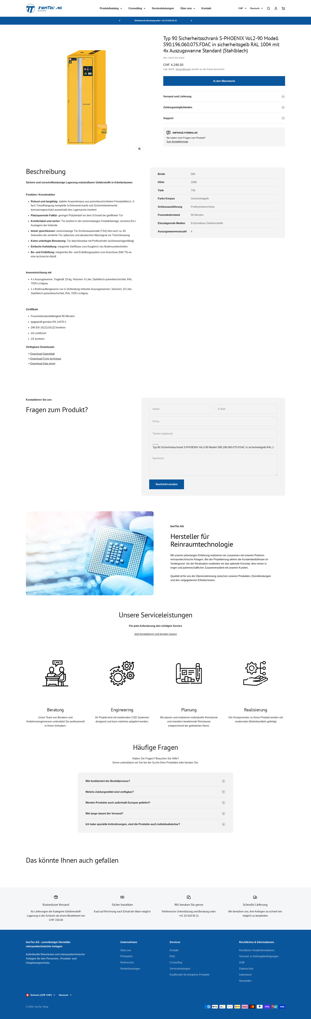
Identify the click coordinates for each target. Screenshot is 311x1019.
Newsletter (245, 980)
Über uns (186, 8)
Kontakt (206, 8)
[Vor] (191, 20)
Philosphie (126, 956)
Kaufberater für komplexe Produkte (189, 974)
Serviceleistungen (163, 8)
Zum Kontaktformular (177, 141)
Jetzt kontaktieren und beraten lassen (155, 634)
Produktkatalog (109, 8)
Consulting (135, 8)
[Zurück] (119, 20)
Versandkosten (183, 69)
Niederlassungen (130, 968)
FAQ (172, 956)
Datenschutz (246, 968)
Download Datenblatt (42, 353)
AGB (242, 962)
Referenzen (127, 962)
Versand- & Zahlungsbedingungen (259, 956)
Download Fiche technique (45, 358)
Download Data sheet (42, 363)
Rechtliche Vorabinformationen (257, 950)
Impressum (245, 974)
